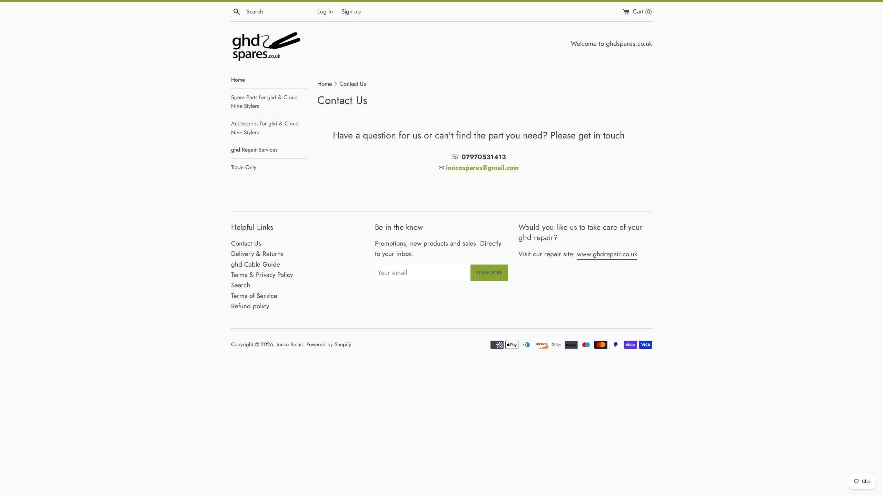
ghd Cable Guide (255, 264)
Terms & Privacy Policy (262, 274)
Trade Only (243, 167)
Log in (325, 11)
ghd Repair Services (254, 150)
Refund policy (250, 306)
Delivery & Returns (257, 253)
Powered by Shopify (328, 344)
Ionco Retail (290, 344)
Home (238, 80)
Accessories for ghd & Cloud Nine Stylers (265, 128)
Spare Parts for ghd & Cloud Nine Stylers (264, 101)
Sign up (351, 11)
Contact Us (246, 243)
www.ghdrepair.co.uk (607, 254)
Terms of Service (254, 295)
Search (240, 285)
